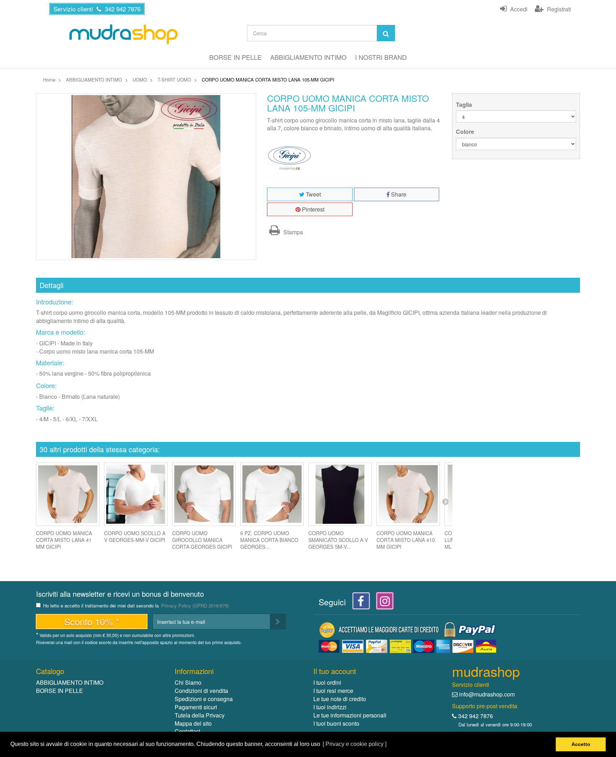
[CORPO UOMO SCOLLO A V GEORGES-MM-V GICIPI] (136, 494)
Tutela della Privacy (200, 715)
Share (398, 194)
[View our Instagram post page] (382, 603)
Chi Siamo (188, 682)
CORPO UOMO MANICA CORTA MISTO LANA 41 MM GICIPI (64, 539)
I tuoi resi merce (333, 690)
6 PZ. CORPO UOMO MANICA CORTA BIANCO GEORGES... (269, 539)
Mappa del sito (193, 723)
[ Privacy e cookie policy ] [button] (354, 744)
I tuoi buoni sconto (336, 723)
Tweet (312, 194)
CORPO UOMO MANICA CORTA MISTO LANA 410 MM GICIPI (405, 539)
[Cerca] (386, 33)
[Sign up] (278, 622)
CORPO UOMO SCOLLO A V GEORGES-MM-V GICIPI (134, 536)
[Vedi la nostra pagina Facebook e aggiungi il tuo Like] (359, 603)
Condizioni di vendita (201, 690)
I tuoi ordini (327, 682)
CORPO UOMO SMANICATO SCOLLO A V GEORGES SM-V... (338, 539)
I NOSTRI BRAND (381, 57)
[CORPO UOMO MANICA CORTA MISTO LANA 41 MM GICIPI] (67, 494)
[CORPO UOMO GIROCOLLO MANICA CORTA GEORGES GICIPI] (204, 494)
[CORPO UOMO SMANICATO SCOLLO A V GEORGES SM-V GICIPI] (340, 494)
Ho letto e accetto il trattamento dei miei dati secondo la (136, 606)
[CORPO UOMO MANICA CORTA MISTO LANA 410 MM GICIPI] (408, 494)
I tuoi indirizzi (329, 707)
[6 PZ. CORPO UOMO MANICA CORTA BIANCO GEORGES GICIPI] (272, 494)
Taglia (464, 105)
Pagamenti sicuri (196, 707)
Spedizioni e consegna (204, 699)
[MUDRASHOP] (123, 34)
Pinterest (312, 209)
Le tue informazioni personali (349, 715)
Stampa (292, 232)
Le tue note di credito (339, 699)
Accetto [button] (580, 744)
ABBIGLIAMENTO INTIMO (308, 57)
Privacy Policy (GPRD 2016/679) (195, 605)
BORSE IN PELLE (235, 57)
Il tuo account (334, 671)
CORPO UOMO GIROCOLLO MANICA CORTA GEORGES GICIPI (202, 539)
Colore (466, 132)
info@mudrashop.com (487, 694)
